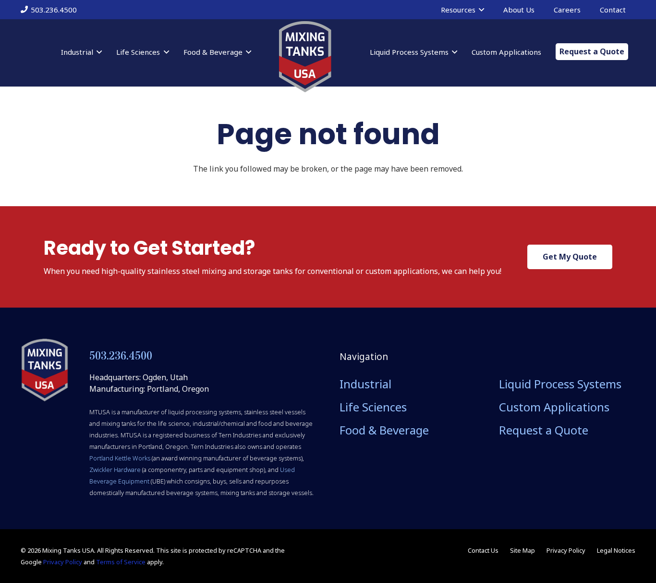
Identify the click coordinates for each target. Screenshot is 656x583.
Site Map (522, 550)
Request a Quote (543, 430)
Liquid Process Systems (560, 384)
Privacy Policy (62, 562)
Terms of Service (121, 562)
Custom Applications (554, 407)
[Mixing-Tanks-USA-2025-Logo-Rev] (305, 57)
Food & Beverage (384, 430)
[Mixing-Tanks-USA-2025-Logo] (45, 370)
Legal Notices (616, 550)
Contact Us (483, 550)
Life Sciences (373, 407)
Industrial (365, 384)
